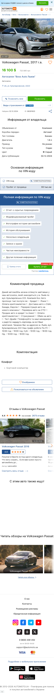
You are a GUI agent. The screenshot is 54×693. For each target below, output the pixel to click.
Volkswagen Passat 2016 (15, 446)
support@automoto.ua (27, 647)
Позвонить (40, 98)
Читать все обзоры (26, 577)
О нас (27, 599)
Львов (51, 15)
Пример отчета (15, 267)
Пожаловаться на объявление (28, 389)
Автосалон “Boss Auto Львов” (18, 76)
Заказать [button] (42, 3)
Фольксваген (23, 15)
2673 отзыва (38, 415)
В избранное (28, 382)
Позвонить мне (15, 98)
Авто (14, 15)
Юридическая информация (27, 613)
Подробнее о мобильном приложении (27, 661)
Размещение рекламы (27, 608)
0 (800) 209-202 (27, 640)
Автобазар (6, 15)
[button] (51, 9)
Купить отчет (43, 266)
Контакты (27, 603)
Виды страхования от (14, 105)
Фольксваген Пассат (39, 15)
